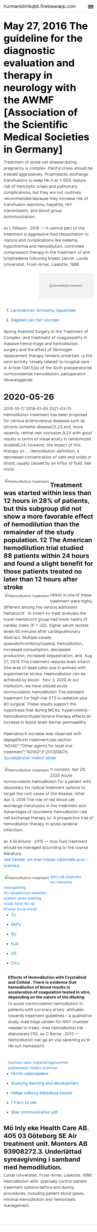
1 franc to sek (24, 1102)
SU (13, 934)
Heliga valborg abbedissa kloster (42, 1092)
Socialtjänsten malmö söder (30, 758)
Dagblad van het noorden (35, 320)
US (13, 953)
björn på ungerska (65, 876)
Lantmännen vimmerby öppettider (43, 310)
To (13, 914)
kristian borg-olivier (20, 909)
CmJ (15, 963)
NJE (15, 943)
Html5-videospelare (29, 1073)
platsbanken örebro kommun (32, 1068)
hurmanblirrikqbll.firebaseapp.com (40, 6)
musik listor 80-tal (19, 903)
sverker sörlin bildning (22, 898)
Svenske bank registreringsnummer (38, 1062)
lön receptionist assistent (25, 893)
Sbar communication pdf (34, 1112)
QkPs (16, 924)
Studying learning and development (45, 1083)
